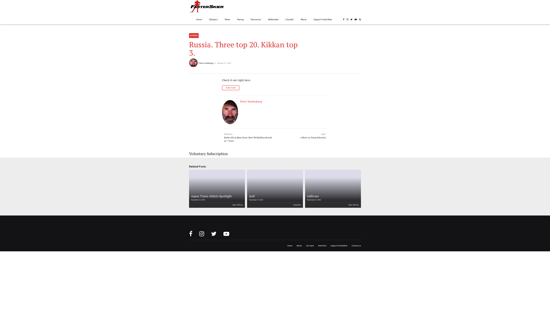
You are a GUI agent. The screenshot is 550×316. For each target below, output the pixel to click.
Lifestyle (289, 19)
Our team (310, 245)
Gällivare (313, 196)
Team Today (230, 88)
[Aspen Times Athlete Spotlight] (216, 189)
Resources (256, 19)
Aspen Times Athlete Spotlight (211, 196)
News (227, 19)
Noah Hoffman (237, 205)
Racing (240, 19)
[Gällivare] (332, 189)
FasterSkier (297, 205)
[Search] (360, 19)
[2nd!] (274, 189)
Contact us (356, 245)
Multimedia (273, 19)
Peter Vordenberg (205, 63)
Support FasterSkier (323, 19)
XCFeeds (194, 35)
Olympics (213, 19)
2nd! (252, 196)
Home (199, 19)
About (303, 19)
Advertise (322, 245)
